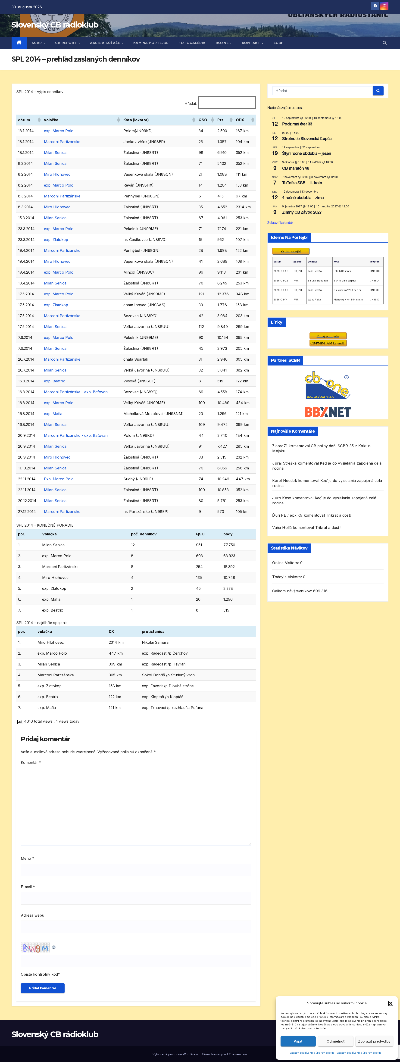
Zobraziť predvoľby (374, 1041)
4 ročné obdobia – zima (303, 197)
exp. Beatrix (54, 381)
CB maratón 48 (295, 168)
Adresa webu (32, 915)
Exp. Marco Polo (59, 479)
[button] (390, 1003)
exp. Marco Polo (58, 130)
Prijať (298, 1041)
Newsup (217, 1054)
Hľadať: (190, 103)
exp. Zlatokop (56, 239)
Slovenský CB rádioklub (55, 25)
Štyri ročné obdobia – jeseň (306, 153)
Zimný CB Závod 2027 (302, 212)
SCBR (37, 43)
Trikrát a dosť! (338, 515)
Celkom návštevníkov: (292, 591)
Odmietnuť (336, 1041)
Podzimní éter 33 (297, 124)
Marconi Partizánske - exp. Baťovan (76, 392)
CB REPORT (66, 43)
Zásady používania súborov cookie (312, 1052)
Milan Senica (55, 152)
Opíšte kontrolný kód (39, 974)
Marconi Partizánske (62, 141)
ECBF (278, 43)
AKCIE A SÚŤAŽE (105, 43)
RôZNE (223, 43)
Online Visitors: (286, 562)
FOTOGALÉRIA (192, 43)
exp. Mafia (53, 413)
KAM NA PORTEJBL (151, 43)
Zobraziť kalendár (280, 222)
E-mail (28, 886)
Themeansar (238, 1054)
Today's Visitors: (287, 577)
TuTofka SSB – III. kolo (302, 183)
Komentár (31, 762)
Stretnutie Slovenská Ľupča (306, 138)
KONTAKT (251, 43)
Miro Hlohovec (57, 174)
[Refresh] (53, 946)
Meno (27, 858)
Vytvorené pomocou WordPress (176, 1054)
